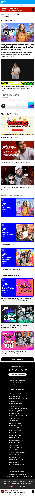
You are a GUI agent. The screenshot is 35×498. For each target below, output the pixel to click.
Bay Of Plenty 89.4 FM (16, 411)
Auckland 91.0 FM (14, 396)
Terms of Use (22, 474)
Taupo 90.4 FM (14, 418)
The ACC (15, 481)
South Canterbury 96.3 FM (17, 452)
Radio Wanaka (15, 483)
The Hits (10, 481)
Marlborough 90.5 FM (16, 440)
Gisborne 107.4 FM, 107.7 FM (18, 416)
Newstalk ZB (4, 481)
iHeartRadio (17, 385)
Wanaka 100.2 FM (14, 455)
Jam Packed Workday (19, 53)
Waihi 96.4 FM (13, 401)
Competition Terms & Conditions (12, 476)
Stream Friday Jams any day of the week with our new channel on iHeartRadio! (17, 290)
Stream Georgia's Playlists (11, 196)
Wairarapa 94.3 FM (15, 430)
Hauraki (20, 481)
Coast (24, 481)
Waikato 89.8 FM (14, 406)
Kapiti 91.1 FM (13, 433)
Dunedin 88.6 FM (14, 457)
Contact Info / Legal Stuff (17, 380)
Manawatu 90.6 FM (15, 428)
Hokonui (22, 483)
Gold (32, 481)
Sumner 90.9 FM (14, 450)
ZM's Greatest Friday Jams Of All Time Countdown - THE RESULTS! (17, 316)
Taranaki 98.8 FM (14, 421)
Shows (8, 14)
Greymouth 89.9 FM (15, 445)
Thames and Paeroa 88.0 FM (18, 408)
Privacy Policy (13, 474)
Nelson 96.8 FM (14, 438)
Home (2, 14)
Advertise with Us (17, 382)
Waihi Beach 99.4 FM (15, 404)
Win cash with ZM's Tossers (17, 128)
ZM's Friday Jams (17, 209)
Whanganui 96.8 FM (15, 425)
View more (31, 196)
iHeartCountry (7, 483)
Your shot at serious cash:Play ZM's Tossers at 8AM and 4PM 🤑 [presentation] (17, 9)
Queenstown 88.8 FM (16, 460)
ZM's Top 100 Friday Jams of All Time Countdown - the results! (17, 343)
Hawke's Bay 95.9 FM (15, 423)
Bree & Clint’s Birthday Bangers (17, 260)
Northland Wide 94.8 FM (16, 464)
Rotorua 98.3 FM (14, 413)
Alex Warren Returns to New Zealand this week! (17, 153)
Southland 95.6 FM (15, 462)
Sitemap (26, 476)
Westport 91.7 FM (14, 443)
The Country (28, 483)
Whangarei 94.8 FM (15, 394)
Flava (29, 481)
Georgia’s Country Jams (17, 234)
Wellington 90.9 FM (15, 435)
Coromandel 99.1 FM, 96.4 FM (18, 399)
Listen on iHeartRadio (17, 491)
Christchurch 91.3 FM (15, 447)
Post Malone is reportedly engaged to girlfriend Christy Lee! (17, 179)
